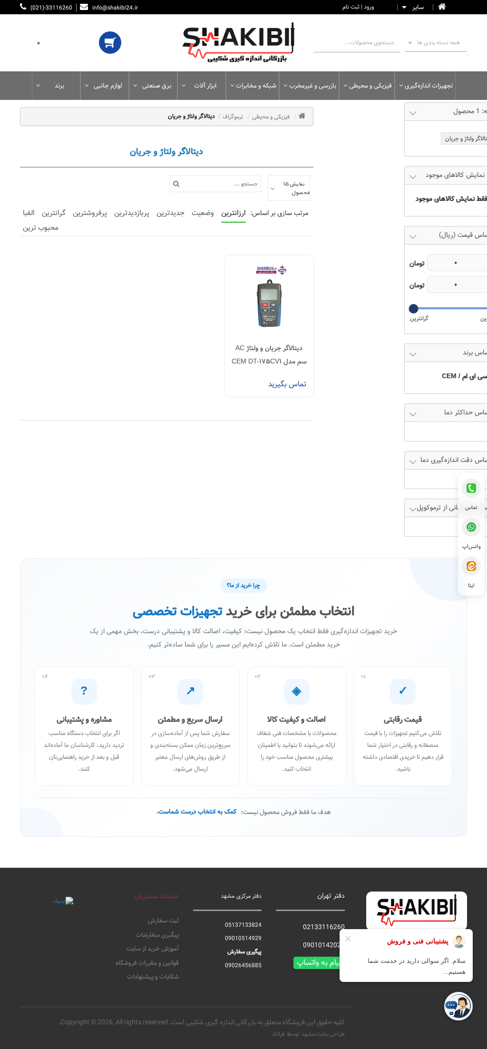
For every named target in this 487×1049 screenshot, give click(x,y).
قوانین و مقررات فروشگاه (147, 963)
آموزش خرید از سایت (152, 949)
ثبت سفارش (163, 921)
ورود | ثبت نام (358, 6)
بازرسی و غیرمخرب (312, 85)
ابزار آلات (205, 85)
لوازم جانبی (108, 85)
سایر (418, 7)
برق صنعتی (156, 85)
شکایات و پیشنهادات (152, 977)
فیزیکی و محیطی (370, 85)
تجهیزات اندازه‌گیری (429, 85)
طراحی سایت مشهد (323, 1034)
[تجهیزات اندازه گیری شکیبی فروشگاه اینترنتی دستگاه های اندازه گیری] (243, 43)
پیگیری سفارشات (157, 935)
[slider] (413, 309)
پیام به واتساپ (319, 963)
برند (59, 85)
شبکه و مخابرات (256, 85)
